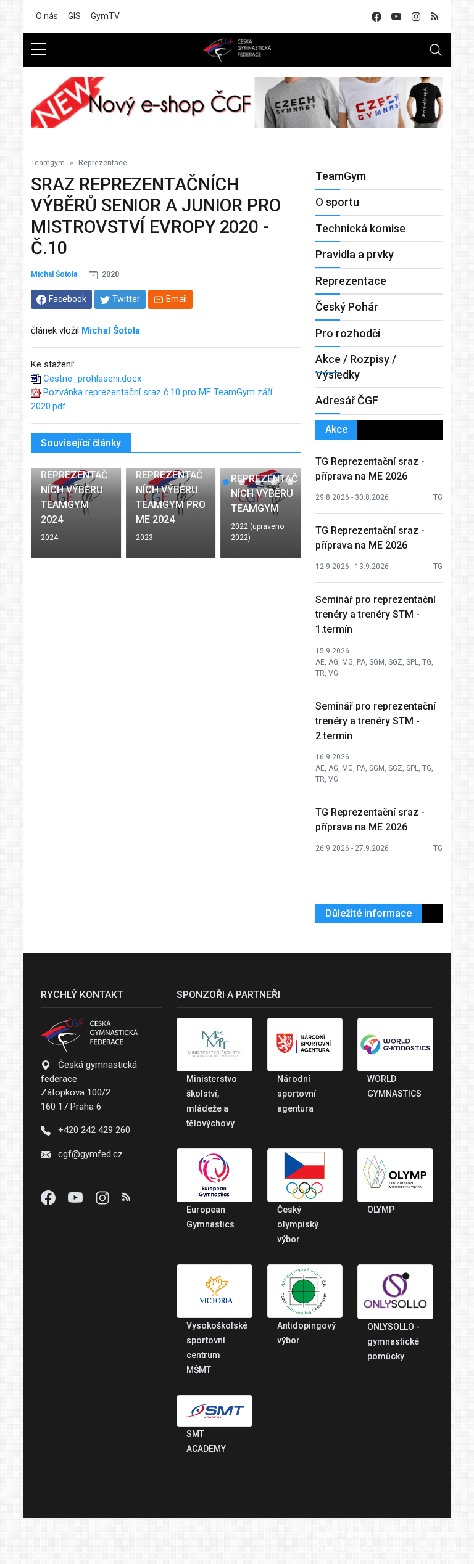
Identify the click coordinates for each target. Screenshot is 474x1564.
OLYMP (380, 1209)
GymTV (105, 16)
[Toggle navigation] (435, 50)
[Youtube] (76, 1197)
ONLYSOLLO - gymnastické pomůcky (393, 1341)
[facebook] (376, 16)
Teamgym (48, 162)
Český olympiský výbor (297, 1224)
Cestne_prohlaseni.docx (92, 378)
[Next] (279, 517)
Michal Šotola (54, 274)
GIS (74, 16)
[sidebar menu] (38, 50)
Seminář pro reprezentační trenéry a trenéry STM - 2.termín (375, 721)
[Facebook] (49, 1197)
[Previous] (51, 517)
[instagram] (416, 16)
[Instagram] (103, 1197)
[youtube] (396, 16)
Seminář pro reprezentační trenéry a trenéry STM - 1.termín (375, 614)
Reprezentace (102, 162)
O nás (47, 16)
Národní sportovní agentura (296, 1093)
